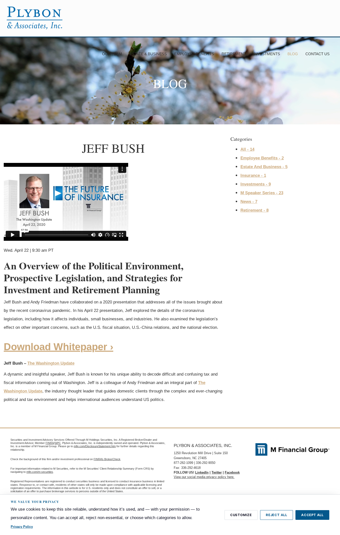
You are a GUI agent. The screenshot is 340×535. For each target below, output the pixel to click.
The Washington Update (50, 363)
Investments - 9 (255, 184)
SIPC (58, 442)
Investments (266, 54)
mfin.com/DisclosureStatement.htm (95, 446)
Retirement (234, 54)
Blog (292, 54)
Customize (241, 515)
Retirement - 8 (254, 210)
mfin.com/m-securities (39, 471)
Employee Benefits (194, 54)
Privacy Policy (22, 527)
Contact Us (317, 54)
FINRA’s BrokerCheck (107, 459)
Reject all (276, 515)
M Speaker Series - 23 (261, 193)
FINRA (50, 442)
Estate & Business (148, 54)
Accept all (312, 515)
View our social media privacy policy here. (204, 477)
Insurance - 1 (253, 175)
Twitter (217, 472)
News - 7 (248, 201)
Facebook (232, 472)
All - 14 (247, 149)
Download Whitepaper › (58, 346)
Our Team (112, 54)
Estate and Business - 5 (263, 166)
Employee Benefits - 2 (262, 158)
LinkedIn (202, 472)
